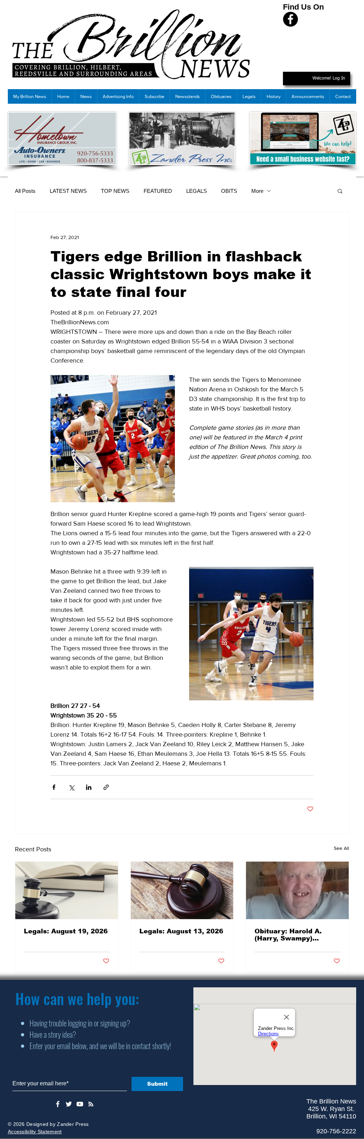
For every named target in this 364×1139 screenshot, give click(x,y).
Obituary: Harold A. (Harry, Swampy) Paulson (288, 935)
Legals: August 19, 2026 (66, 931)
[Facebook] (290, 19)
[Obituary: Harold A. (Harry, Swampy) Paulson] (297, 890)
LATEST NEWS (68, 191)
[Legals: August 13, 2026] (182, 890)
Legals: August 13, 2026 (181, 931)
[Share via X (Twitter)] (71, 787)
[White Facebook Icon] (58, 1104)
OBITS (229, 191)
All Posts (25, 191)
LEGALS (196, 191)
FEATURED (158, 191)
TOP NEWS (115, 191)
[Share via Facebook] (53, 787)
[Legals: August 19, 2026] (66, 890)
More (257, 191)
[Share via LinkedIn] (88, 787)
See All (341, 848)
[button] (340, 191)
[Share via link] (106, 787)
